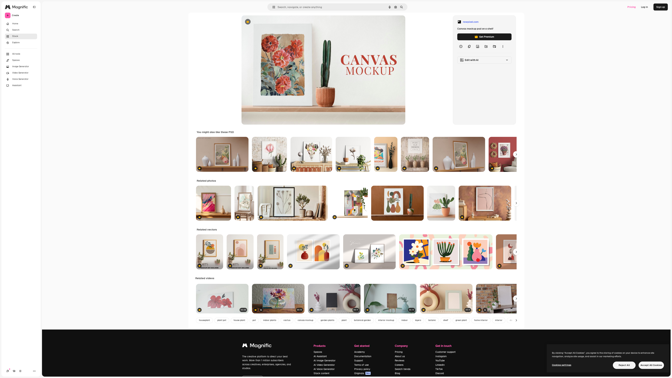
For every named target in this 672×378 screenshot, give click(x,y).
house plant (239, 320)
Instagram (441, 356)
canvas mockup (305, 320)
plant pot (221, 320)
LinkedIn (440, 364)
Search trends (402, 369)
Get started (361, 346)
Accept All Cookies (651, 365)
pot (254, 320)
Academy (359, 352)
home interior (481, 320)
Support (358, 360)
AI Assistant (320, 356)
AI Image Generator (324, 360)
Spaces (318, 352)
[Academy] (14, 371)
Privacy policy (362, 369)
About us (400, 356)
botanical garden (362, 320)
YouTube (440, 360)
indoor (404, 320)
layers (418, 320)
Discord (439, 373)
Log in (644, 7)
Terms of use (361, 364)
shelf (445, 320)
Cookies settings (561, 364)
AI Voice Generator (324, 369)
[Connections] (7, 371)
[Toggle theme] (20, 371)
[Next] (516, 154)
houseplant (204, 320)
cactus (287, 320)
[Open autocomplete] (272, 7)
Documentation (362, 356)
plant (344, 320)
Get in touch (443, 346)
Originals (362, 373)
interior (498, 320)
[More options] (502, 46)
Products (320, 346)
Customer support (445, 352)
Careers (399, 364)
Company (401, 346)
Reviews (399, 360)
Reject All (624, 365)
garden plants (327, 320)
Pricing (631, 7)
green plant (461, 320)
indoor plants (269, 320)
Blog (397, 373)
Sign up (660, 7)
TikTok (439, 369)
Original (264, 22)
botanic (432, 320)
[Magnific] (257, 346)
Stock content (321, 373)
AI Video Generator (324, 364)
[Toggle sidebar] (34, 7)
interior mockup (386, 320)
